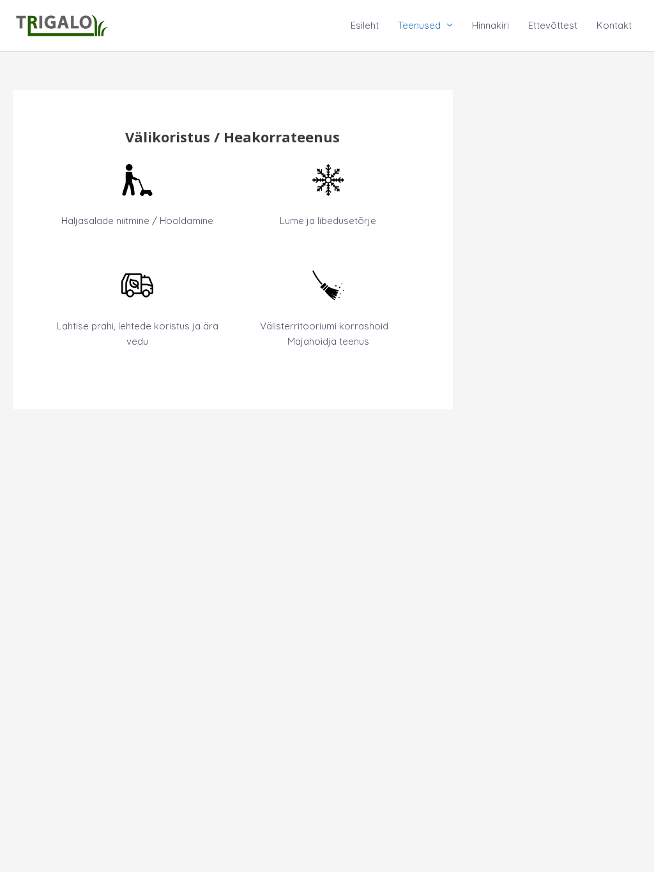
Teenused (419, 25)
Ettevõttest (552, 25)
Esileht (365, 25)
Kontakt (614, 25)
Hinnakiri (490, 25)
